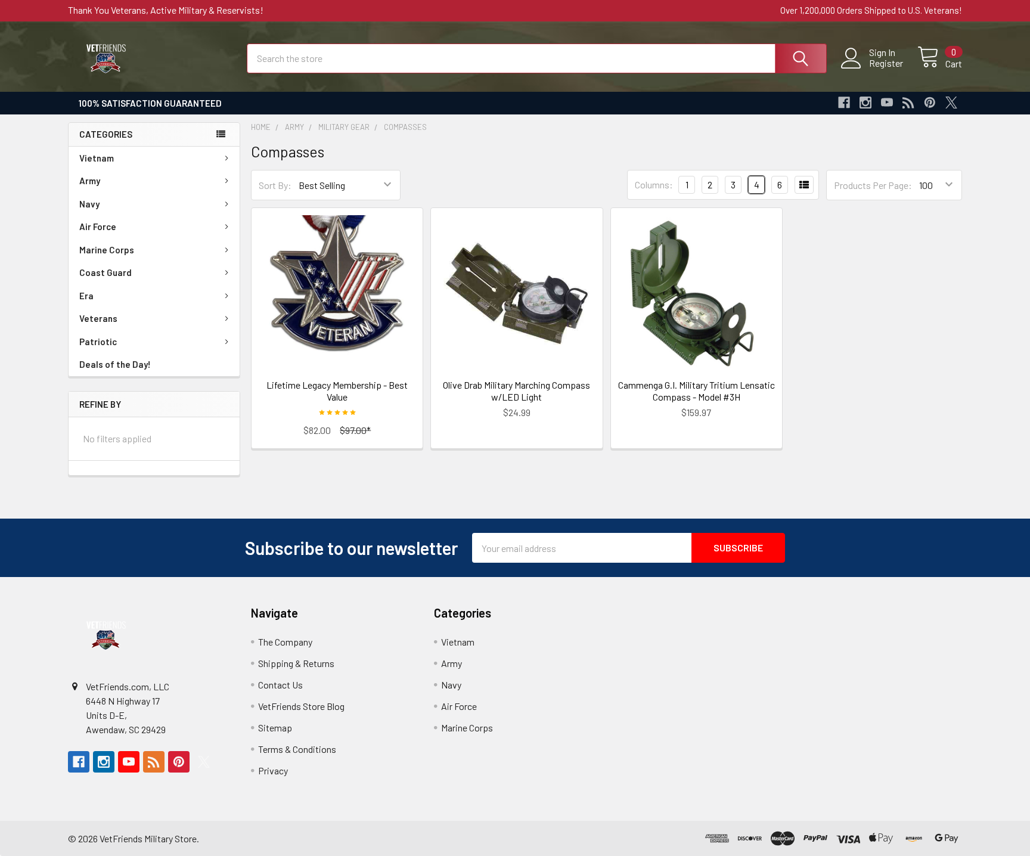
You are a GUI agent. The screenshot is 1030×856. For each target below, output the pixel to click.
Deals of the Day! (115, 364)
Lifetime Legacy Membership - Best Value (337, 390)
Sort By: (275, 185)
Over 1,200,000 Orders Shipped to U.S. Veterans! (871, 10)
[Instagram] (865, 102)
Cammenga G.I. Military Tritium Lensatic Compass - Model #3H (696, 390)
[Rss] (908, 102)
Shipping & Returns (296, 663)
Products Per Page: (873, 185)
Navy (89, 204)
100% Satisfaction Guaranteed (150, 103)
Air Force (97, 226)
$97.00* (355, 430)
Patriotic (98, 341)
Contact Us (280, 684)
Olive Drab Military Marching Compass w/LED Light (516, 390)
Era (86, 295)
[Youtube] (887, 102)
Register (886, 63)
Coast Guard (105, 272)
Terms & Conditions (297, 749)
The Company (285, 641)
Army (89, 180)
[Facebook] (844, 102)
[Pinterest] (930, 102)
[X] (951, 102)
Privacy (273, 770)
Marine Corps (106, 249)
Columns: (654, 184)
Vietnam (96, 158)
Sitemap (275, 727)
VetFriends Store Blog (301, 706)
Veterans (98, 318)
